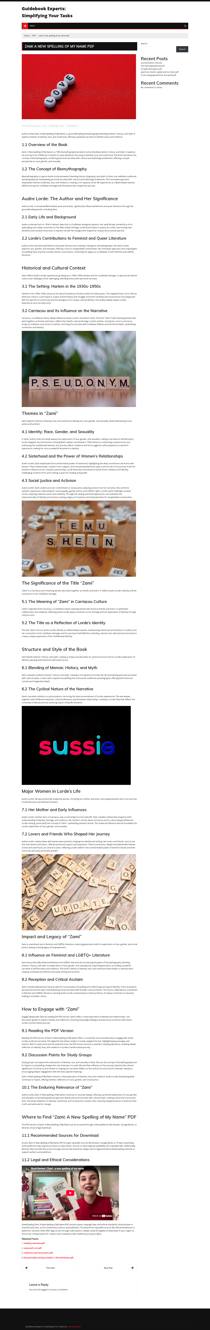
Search (144, 43)
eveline (61, 126)
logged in (45, 1289)
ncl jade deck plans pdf (151, 69)
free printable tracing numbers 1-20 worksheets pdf (48, 1257)
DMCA (32, 26)
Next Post (108, 1268)
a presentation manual (151, 62)
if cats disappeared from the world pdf (158, 75)
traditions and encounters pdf (38, 1252)
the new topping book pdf (152, 65)
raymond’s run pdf (32, 1248)
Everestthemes (74, 1326)
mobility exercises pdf (34, 1243)
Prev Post (51, 1268)
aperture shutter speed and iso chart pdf (159, 72)
